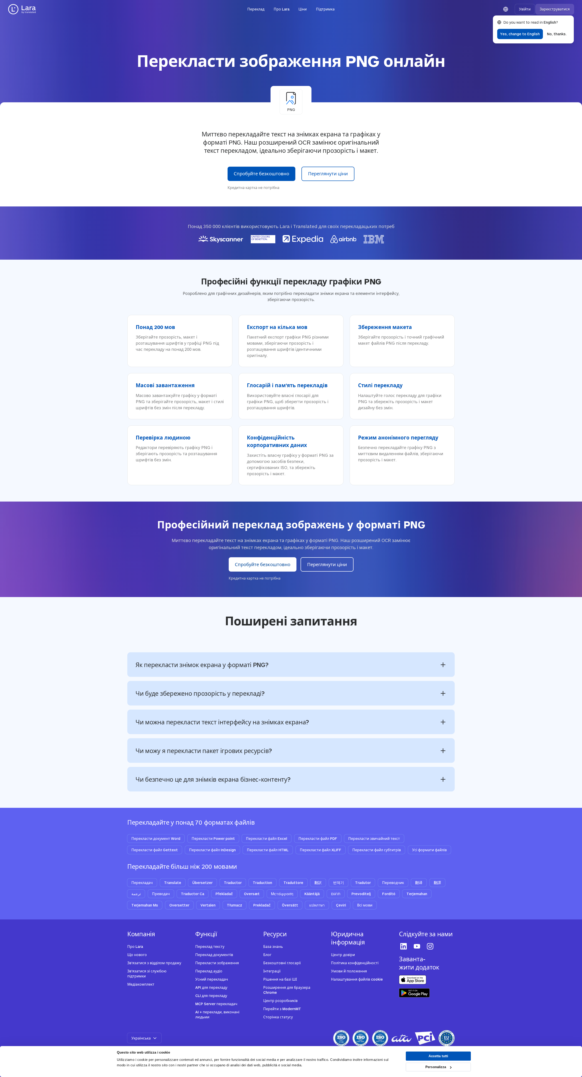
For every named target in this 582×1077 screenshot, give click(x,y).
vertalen (208, 905)
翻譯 (437, 882)
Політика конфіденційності (355, 963)
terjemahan (416, 893)
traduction (262, 882)
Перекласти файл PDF (318, 838)
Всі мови (364, 905)
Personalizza (435, 1067)
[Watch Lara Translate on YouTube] (417, 946)
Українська (141, 1038)
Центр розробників (280, 1000)
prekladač (262, 905)
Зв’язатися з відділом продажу (154, 963)
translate (172, 882)
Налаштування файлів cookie (357, 979)
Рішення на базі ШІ (280, 979)
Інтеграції (272, 971)
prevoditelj (361, 893)
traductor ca (192, 893)
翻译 (418, 882)
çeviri (341, 905)
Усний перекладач (211, 979)
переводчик (393, 882)
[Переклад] (22, 9)
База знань (273, 946)
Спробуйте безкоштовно (261, 173)
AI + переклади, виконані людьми (217, 1014)
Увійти (525, 9)
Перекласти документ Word (155, 838)
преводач (161, 893)
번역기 (338, 882)
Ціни (303, 9)
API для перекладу (211, 987)
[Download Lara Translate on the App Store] (412, 979)
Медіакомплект (140, 984)
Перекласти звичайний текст (374, 838)
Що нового (137, 954)
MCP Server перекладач (216, 1004)
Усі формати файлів (429, 850)
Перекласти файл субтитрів (376, 850)
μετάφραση (282, 893)
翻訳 (318, 882)
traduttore (293, 882)
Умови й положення (349, 971)
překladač (224, 893)
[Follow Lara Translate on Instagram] (431, 946)
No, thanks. (557, 34)
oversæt (252, 893)
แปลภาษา (317, 905)
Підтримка (325, 9)
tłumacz (234, 905)
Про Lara (281, 9)
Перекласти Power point (213, 838)
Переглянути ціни (328, 173)
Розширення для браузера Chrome (286, 990)
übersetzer (202, 882)
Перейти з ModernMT (282, 1009)
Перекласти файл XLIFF (320, 850)
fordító (388, 893)
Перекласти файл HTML (267, 850)
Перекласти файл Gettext (154, 850)
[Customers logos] (291, 239)
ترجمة (136, 893)
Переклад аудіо (208, 971)
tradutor (363, 882)
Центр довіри (343, 954)
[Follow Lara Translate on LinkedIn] (404, 946)
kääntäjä (312, 893)
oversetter (179, 905)
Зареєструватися (555, 9)
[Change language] (506, 9)
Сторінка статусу (278, 1017)
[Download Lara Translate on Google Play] (414, 992)
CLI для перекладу (211, 995)
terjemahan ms (144, 905)
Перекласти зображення (217, 963)
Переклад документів (214, 954)
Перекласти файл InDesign (212, 850)
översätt (290, 905)
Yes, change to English (520, 34)
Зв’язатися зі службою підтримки (146, 973)
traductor (233, 882)
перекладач (142, 882)
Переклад (255, 9)
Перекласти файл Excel (266, 838)
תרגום (335, 893)
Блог (267, 954)
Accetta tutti (438, 1056)
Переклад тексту (209, 946)
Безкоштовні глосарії (282, 963)
